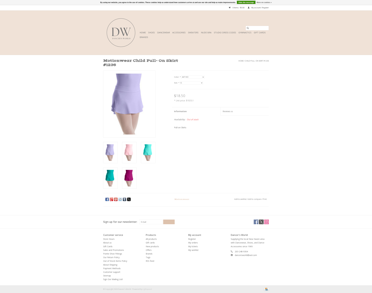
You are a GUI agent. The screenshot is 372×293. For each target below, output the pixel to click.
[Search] (248, 28)
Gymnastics (244, 32)
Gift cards (260, 32)
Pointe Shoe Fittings (112, 253)
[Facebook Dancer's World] (256, 222)
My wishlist (193, 250)
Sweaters (193, 32)
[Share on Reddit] (120, 199)
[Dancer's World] (121, 32)
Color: (177, 77)
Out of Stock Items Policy (115, 261)
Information (180, 111)
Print (265, 199)
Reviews (228, 111)
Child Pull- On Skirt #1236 (257, 61)
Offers (149, 250)
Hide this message (246, 2)
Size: (176, 83)
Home (143, 32)
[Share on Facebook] (107, 199)
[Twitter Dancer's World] (261, 222)
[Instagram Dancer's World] (266, 222)
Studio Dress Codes (225, 32)
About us (107, 242)
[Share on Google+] (111, 199)
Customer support (111, 272)
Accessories (179, 32)
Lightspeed (147, 289)
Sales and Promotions (113, 250)
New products (152, 246)
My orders (193, 242)
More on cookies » (264, 2)
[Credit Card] (266, 289)
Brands (144, 37)
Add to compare (255, 199)
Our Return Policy (111, 257)
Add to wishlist (240, 199)
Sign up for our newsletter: (120, 221)
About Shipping (110, 264)
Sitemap (107, 275)
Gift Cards (107, 246)
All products (151, 239)
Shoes (151, 32)
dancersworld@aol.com (246, 255)
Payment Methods (112, 268)
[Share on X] (129, 199)
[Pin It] (116, 199)
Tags (148, 257)
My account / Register (260, 7)
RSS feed (150, 261)
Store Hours (109, 239)
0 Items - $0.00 (238, 7)
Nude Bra (206, 32)
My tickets (193, 246)
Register (192, 239)
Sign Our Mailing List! (113, 279)
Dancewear (163, 32)
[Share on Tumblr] (124, 199)
